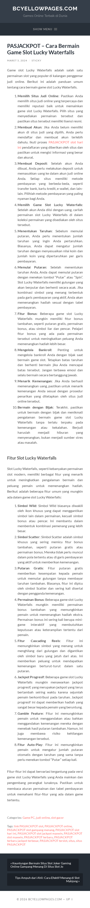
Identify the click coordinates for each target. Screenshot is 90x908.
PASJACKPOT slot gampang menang (30, 830)
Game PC (29, 817)
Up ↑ (69, 899)
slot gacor (57, 817)
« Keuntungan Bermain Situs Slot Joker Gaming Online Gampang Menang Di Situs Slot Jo (40, 865)
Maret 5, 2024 (17, 60)
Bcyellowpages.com (45, 8)
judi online (43, 817)
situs (72, 840)
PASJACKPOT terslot (53, 840)
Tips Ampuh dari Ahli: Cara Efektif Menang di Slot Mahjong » (47, 879)
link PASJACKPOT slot (28, 826)
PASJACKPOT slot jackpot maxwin (40, 833)
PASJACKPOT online (58, 826)
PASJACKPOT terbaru (38, 837)
